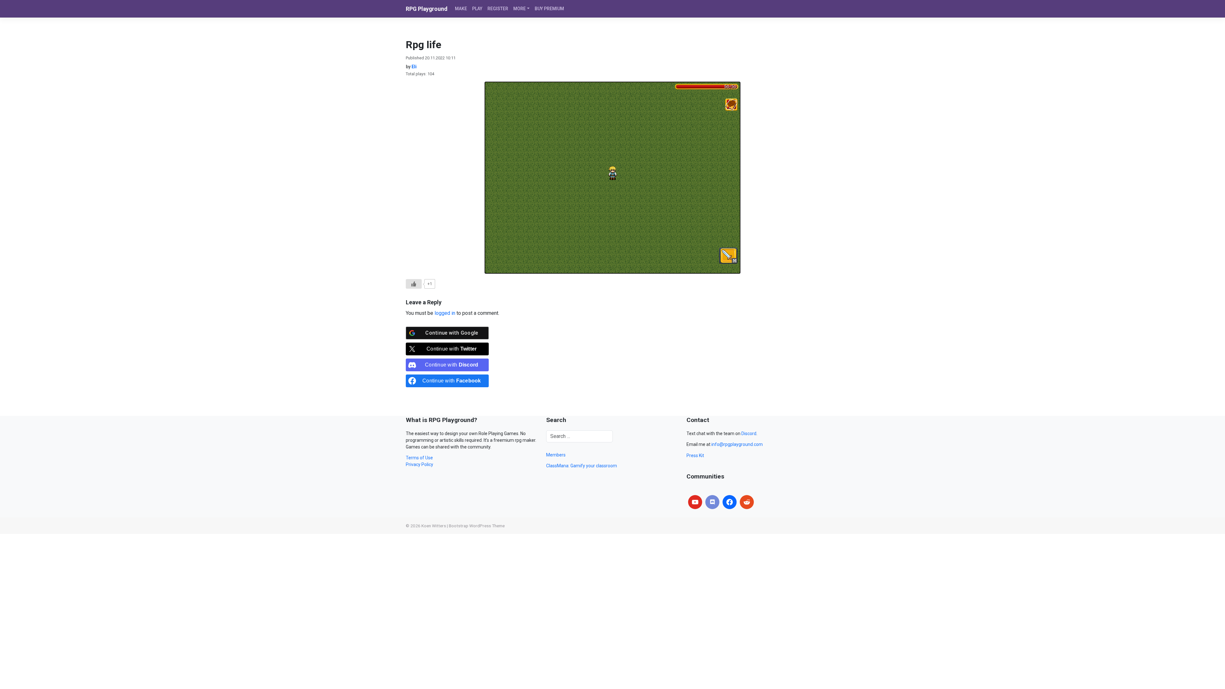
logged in (444, 313)
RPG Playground (426, 9)
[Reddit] (746, 502)
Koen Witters (433, 525)
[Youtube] (695, 502)
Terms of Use (419, 457)
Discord (748, 433)
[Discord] (712, 502)
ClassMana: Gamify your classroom (581, 465)
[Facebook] (729, 502)
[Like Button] (414, 284)
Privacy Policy (419, 464)
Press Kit (695, 455)
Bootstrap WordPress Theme (477, 525)
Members (556, 454)
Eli (414, 66)
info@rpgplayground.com (737, 444)
